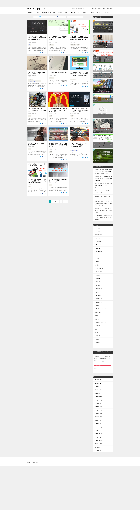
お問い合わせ (107, 12)
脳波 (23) (98, 305)
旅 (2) (97, 339)
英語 (29, 44)
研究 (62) (97, 319)
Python (66, 12)
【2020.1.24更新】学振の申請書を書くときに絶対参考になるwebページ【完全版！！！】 (103, 217)
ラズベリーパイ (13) (100, 251)
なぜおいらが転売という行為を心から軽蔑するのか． (37, 144)
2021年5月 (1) (98, 379)
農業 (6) (96, 329)
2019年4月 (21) (98, 420)
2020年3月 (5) (98, 383)
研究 (38, 12)
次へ (64, 201)
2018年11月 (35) (98, 437)
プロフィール (31, 12)
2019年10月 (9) (98, 400)
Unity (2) (98, 248)
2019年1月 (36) (98, 430)
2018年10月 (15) (98, 440)
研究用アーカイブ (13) (101, 322)
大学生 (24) (97, 285)
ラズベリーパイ (74, 150)
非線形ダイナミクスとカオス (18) (104, 308)
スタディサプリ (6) (100, 268)
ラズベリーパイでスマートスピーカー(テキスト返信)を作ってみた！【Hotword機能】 (79, 145)
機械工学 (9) (99, 302)
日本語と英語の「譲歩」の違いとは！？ (102, 160)
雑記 (29, 148)
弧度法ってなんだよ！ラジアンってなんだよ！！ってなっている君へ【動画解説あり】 (102, 29)
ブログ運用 (73, 44)
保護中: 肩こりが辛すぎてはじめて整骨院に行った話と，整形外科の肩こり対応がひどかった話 (103, 203)
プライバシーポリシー (96, 12)
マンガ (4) (97, 255)
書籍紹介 (73, 12)
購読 (95, 368)
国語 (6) (98, 275)
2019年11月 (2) (98, 396)
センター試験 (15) (100, 271)
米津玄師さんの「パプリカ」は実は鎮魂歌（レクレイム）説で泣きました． (58, 145)
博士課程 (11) (99, 288)
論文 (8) (98, 325)
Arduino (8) (98, 241)
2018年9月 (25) (98, 443)
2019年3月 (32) (98, 423)
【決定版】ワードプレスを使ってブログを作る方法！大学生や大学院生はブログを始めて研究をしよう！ (79, 38)
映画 (29, 115)
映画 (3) (98, 342)
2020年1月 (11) (98, 389)
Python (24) (99, 244)
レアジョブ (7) (98, 258)
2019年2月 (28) (98, 427)
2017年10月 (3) (98, 447)
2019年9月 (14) (98, 403)
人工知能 (60, 12)
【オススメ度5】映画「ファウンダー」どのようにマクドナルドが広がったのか (58, 110)
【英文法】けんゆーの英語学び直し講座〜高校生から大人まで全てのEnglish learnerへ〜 (37, 38)
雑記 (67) (97, 332)
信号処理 (51, 44)
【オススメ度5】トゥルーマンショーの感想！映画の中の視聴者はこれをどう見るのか (79, 110)
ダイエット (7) (98, 231)
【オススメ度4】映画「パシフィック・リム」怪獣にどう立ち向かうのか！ (37, 110)
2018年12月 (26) (98, 433)
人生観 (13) (97, 261)
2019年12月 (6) (98, 393)
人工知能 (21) (99, 295)
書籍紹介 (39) (98, 312)
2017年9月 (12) (98, 450)
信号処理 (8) (99, 298)
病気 (51, 185)
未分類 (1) (97, 315)
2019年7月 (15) (98, 410)
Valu (79, 12)
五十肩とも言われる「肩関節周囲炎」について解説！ (58, 180)
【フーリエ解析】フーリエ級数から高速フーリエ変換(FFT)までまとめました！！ (58, 38)
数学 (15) (98, 278)
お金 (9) (98, 335)
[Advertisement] (44, 487)
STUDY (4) (97, 228)
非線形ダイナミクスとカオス (48, 12)
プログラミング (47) (99, 238)
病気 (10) (98, 345)
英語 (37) (98, 281)
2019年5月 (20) (98, 416)
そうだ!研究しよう (36, 9)
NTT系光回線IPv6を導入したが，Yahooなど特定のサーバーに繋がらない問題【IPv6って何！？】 (37, 181)
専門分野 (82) (98, 292)
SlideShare (85, 12)
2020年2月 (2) (98, 386)
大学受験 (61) (98, 265)
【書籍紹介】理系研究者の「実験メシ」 (58, 73)
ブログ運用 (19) (98, 234)
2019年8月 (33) (98, 406)
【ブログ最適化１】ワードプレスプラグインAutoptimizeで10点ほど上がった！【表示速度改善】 (79, 74)
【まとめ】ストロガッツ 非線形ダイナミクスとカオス (36, 73)
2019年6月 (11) (98, 413)
